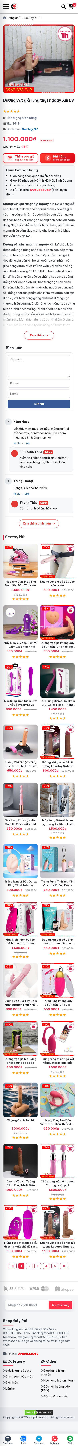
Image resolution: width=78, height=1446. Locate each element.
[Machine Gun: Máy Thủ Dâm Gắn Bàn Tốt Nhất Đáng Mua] (20, 561)
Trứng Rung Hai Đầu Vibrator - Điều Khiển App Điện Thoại (57, 1124)
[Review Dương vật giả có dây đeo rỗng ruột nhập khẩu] (57, 561)
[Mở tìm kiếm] (63, 6)
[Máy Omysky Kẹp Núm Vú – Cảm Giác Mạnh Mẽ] (20, 622)
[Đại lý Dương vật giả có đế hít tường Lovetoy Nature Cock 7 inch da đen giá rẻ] (57, 742)
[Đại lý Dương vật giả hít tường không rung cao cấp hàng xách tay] (20, 1038)
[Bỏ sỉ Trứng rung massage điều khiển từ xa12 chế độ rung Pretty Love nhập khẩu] (20, 1222)
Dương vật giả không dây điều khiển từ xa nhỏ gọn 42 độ (57, 646)
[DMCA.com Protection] (39, 1412)
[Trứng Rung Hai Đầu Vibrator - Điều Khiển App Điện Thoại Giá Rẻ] (57, 1100)
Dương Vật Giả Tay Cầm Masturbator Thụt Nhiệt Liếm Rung (20, 1004)
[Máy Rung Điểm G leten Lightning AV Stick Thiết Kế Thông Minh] (57, 800)
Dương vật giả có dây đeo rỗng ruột (57, 583)
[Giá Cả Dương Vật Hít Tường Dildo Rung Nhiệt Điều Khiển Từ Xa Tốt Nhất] (20, 1161)
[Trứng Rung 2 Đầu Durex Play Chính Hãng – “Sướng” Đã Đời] (20, 861)
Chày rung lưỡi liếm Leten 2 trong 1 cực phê (57, 1183)
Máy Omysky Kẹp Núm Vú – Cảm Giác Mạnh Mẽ (20, 644)
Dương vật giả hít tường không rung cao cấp (20, 1061)
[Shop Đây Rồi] (15, 6)
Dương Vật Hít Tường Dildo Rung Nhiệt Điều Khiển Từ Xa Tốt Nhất (20, 1185)
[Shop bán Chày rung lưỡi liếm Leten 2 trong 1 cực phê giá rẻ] (57, 1161)
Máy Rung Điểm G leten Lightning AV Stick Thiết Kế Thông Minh (58, 824)
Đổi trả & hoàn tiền (55, 1396)
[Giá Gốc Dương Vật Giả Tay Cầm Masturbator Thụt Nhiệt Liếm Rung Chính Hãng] (20, 980)
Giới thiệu (11, 1382)
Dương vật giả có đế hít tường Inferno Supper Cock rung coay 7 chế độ (58, 943)
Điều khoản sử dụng (18, 1370)
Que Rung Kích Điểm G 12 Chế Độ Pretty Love (20, 703)
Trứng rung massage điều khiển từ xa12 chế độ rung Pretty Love (20, 1246)
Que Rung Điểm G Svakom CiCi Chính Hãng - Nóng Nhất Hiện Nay (57, 704)
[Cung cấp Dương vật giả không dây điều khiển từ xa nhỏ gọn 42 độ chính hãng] (57, 622)
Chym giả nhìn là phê (20, 1120)
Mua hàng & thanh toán (58, 1380)
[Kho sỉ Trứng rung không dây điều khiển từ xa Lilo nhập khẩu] (57, 980)
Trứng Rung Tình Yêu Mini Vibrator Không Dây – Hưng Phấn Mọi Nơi (57, 885)
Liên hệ (10, 1388)
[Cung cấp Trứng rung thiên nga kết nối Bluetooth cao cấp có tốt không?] (57, 1038)
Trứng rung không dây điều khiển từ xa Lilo (57, 1002)
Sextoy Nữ (30, 129)
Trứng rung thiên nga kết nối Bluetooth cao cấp (57, 1061)
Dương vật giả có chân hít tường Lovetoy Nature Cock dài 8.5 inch (57, 1246)
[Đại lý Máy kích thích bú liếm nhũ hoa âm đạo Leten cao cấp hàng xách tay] (20, 919)
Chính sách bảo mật (19, 1376)
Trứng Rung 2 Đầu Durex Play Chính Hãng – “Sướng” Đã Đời (20, 885)
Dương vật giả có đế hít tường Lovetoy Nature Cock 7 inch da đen (57, 766)
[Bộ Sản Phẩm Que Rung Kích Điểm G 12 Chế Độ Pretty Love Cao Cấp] (20, 680)
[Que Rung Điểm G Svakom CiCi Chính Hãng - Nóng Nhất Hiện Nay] (57, 680)
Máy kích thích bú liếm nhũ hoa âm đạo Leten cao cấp (20, 943)
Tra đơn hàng (60, 1305)
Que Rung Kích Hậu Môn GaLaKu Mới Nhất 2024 (20, 822)
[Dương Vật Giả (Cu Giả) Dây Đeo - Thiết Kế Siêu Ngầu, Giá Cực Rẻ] (20, 742)
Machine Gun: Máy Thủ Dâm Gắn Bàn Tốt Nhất (20, 583)
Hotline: (22, 1354)
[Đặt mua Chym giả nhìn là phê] (20, 1100)
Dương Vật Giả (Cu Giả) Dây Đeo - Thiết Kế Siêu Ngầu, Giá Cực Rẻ (20, 766)
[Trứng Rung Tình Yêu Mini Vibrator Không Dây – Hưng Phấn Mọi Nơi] (57, 861)
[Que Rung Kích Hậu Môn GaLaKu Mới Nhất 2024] (20, 800)
